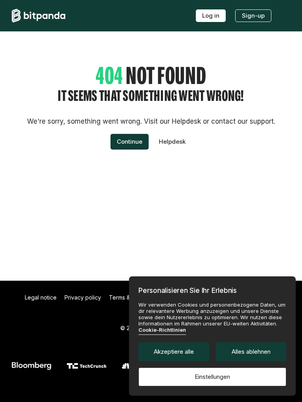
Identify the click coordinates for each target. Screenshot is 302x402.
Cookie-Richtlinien (162, 330)
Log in (210, 15)
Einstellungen (212, 376)
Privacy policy (82, 297)
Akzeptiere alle (174, 351)
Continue (129, 141)
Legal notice (41, 297)
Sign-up (253, 15)
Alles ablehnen (251, 351)
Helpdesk (172, 141)
